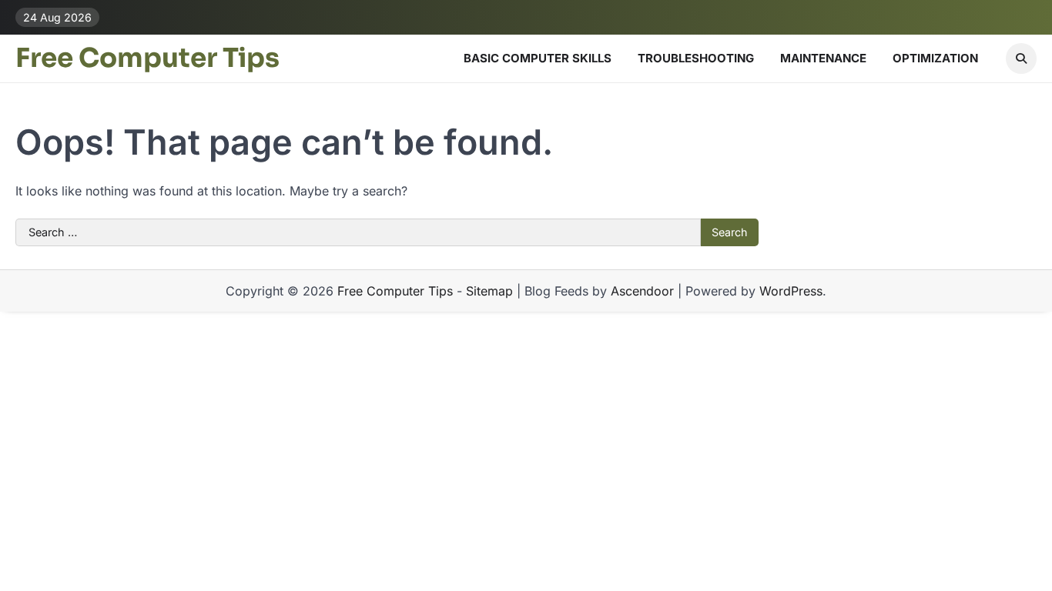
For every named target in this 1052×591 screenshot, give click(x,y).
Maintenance (823, 58)
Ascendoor (642, 291)
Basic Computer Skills (537, 58)
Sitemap (489, 291)
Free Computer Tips (147, 59)
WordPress (791, 291)
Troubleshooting (696, 58)
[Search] (1021, 58)
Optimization (935, 58)
